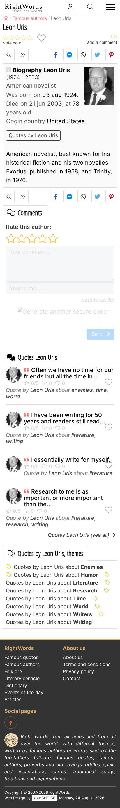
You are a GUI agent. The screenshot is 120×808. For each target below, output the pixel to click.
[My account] (70, 7)
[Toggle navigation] (109, 7)
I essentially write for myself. (70, 459)
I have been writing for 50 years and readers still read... (64, 418)
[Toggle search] (90, 7)
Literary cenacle (22, 678)
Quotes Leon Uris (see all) (79, 535)
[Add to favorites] (41, 38)
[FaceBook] (10, 722)
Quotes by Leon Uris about (58, 567)
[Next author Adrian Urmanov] (23, 54)
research (17, 524)
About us (73, 657)
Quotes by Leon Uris (33, 135)
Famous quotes (21, 657)
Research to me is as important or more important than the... (63, 498)
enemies (82, 390)
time (101, 390)
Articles (12, 699)
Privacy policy (78, 671)
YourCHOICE (44, 798)
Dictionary (15, 685)
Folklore (13, 671)
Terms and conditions (86, 664)
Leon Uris (42, 390)
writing (14, 441)
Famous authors (22, 664)
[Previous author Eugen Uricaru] (9, 54)
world (13, 396)
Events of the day (23, 692)
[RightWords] (6, 18)
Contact (72, 678)
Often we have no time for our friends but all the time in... (69, 373)
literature (82, 435)
